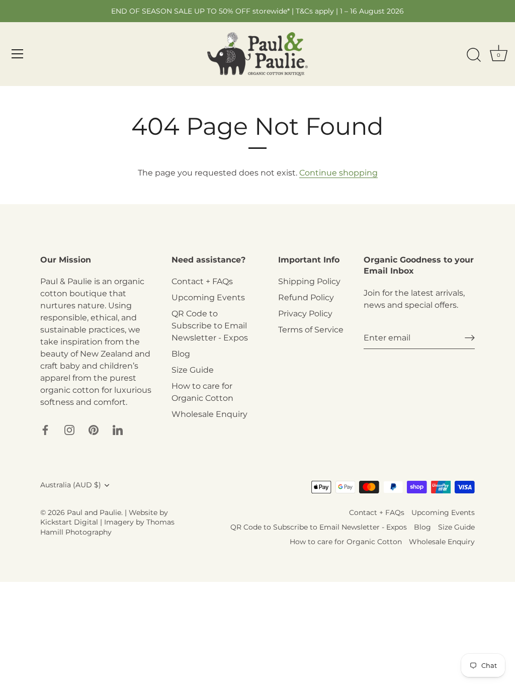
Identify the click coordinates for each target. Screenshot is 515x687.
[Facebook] (45, 429)
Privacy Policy (305, 313)
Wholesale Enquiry (209, 414)
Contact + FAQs (202, 281)
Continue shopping (338, 173)
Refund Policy (306, 297)
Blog (180, 354)
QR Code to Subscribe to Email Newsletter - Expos (209, 325)
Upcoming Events (208, 297)
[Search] (474, 55)
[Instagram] (69, 429)
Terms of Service (311, 329)
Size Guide (192, 370)
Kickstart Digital (69, 522)
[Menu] (18, 54)
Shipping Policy (309, 281)
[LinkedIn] (118, 429)
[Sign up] (470, 337)
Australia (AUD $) (70, 485)
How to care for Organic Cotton (346, 542)
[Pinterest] (94, 429)
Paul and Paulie (94, 512)
